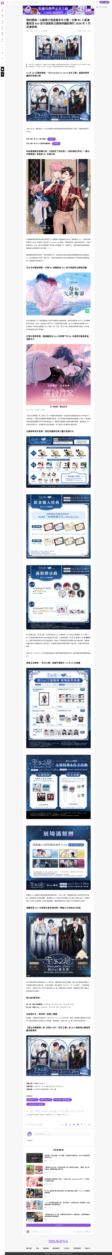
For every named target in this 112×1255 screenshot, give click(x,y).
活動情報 (37, 1111)
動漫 (27, 31)
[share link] (66, 1124)
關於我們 (29, 1248)
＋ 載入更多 (58, 1225)
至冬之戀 (80, 1111)
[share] (42, 1124)
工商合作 (67, 1248)
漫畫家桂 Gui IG (51, 1114)
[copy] (89, 1124)
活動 (31, 31)
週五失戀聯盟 (65, 1111)
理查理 (45, 31)
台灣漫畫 (44, 1111)
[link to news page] (58, 1158)
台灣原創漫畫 (52, 1111)
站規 (37, 1248)
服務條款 (46, 1248)
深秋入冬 (73, 1111)
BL (28, 1111)
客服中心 (88, 1248)
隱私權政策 (56, 1248)
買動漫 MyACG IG (62, 1114)
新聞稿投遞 (77, 1248)
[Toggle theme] (93, 2)
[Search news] (36, 2)
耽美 (32, 1111)
